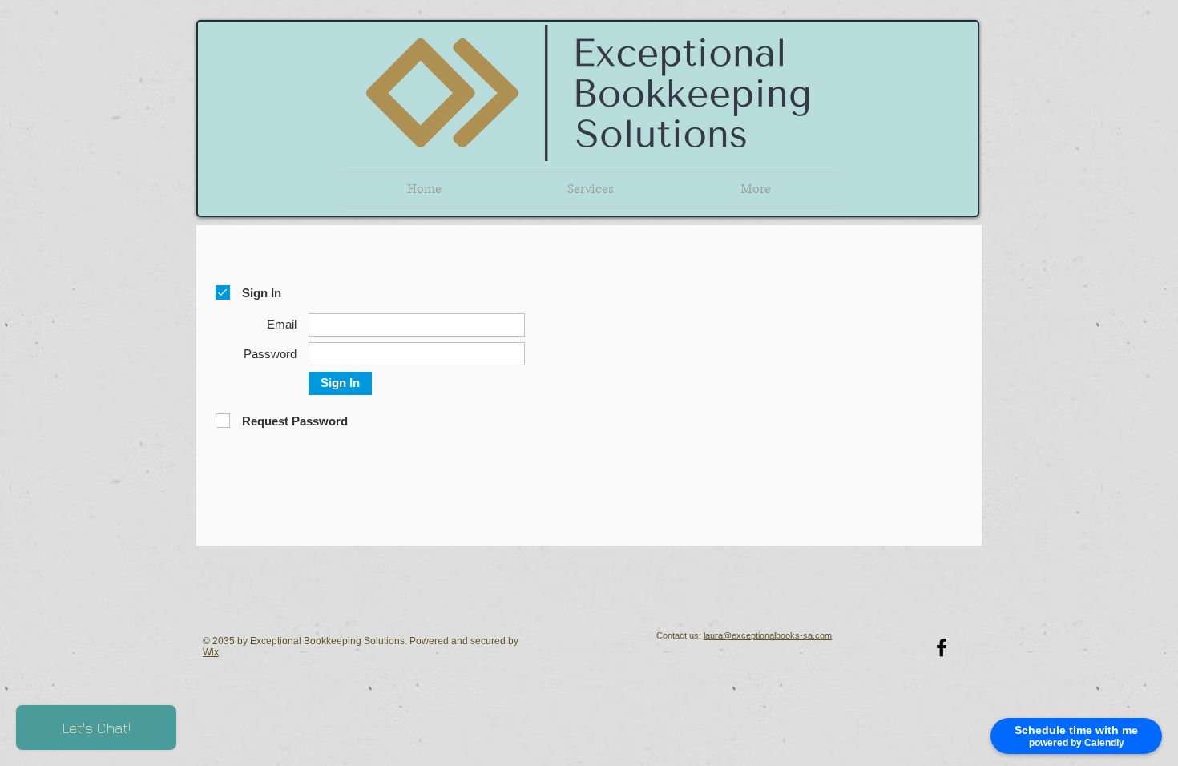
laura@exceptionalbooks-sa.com (768, 635)
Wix (211, 652)
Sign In (340, 382)
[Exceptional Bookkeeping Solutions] (942, 647)
